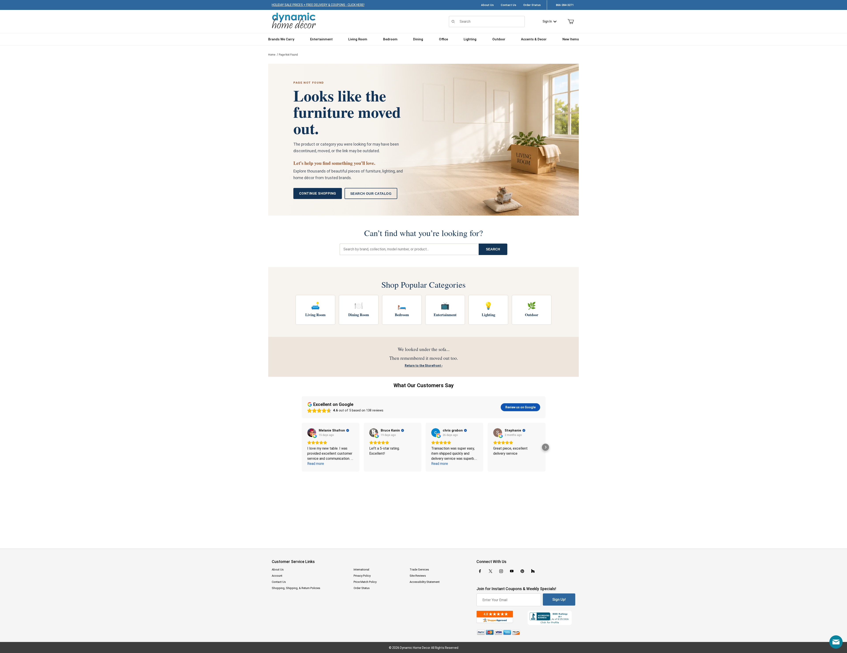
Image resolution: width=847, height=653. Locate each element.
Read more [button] (315, 464)
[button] (301, 447)
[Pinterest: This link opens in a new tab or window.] (522, 571)
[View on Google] (311, 432)
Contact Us (508, 5)
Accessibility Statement (425, 582)
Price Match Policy (365, 582)
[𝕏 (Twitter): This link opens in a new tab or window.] (490, 571)
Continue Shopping (317, 193)
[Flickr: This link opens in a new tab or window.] (532, 571)
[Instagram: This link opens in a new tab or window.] (501, 571)
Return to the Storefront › (423, 365)
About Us (487, 5)
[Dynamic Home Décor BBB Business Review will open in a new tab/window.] (551, 618)
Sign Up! (559, 599)
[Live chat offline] (836, 642)
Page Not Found (288, 54)
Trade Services (419, 569)
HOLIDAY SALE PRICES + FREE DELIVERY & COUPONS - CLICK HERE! (318, 5)
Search (493, 249)
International (361, 569)
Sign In (547, 21)
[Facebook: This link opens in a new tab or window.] (479, 571)
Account (277, 575)
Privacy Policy (362, 575)
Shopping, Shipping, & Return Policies (296, 588)
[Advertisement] (423, 507)
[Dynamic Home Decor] (294, 21)
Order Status (532, 5)
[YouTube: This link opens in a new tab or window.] (511, 571)
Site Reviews (418, 575)
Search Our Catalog (371, 193)
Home (271, 54)
